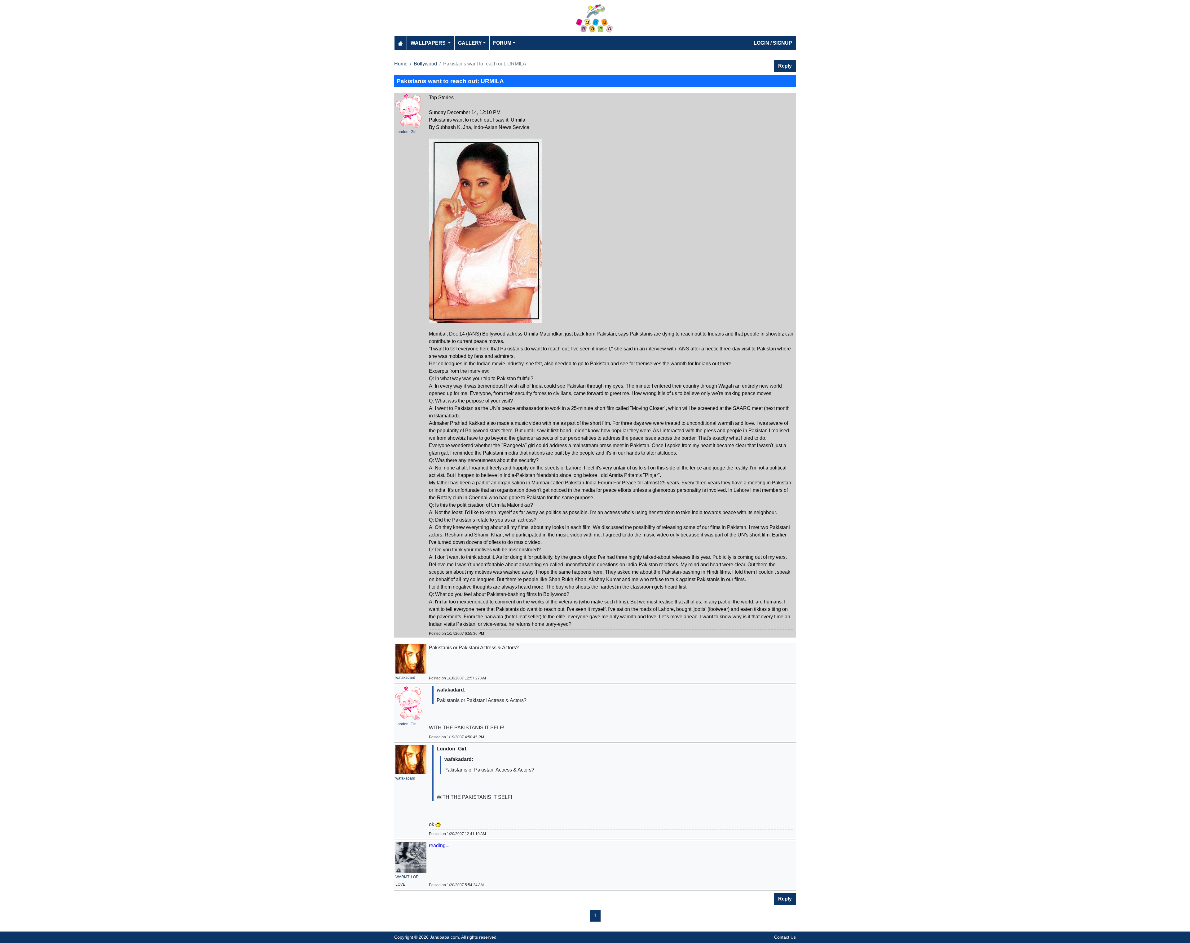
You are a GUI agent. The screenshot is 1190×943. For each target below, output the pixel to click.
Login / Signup (773, 43)
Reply (785, 66)
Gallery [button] (470, 43)
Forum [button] (502, 43)
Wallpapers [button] (429, 43)
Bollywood (425, 63)
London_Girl (405, 132)
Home (401, 63)
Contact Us (785, 937)
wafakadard (405, 677)
